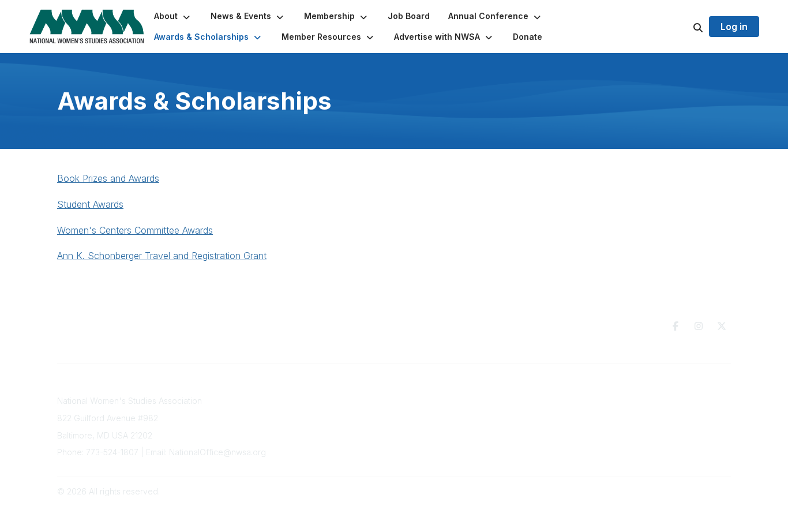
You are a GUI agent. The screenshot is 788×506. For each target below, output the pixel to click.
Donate (458, 409)
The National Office (630, 412)
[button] (173, 16)
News (455, 420)
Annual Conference (331, 412)
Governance (617, 401)
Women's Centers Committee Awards (135, 230)
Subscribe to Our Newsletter (348, 401)
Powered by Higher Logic (682, 491)
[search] (683, 26)
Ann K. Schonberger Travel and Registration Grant (162, 255)
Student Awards (90, 204)
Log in (734, 26)
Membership (318, 424)
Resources (465, 398)
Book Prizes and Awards (108, 178)
